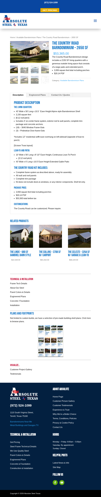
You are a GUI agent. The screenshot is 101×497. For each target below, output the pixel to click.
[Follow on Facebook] (55, 482)
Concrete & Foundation (20, 464)
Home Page (58, 397)
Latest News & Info (61, 463)
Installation (15, 305)
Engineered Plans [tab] (37, 95)
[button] (44, 45)
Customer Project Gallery (21, 369)
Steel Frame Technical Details (23, 446)
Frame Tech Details (18, 283)
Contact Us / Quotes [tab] (60, 95)
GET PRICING (50, 10)
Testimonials (15, 374)
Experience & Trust (61, 410)
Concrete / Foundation (20, 301)
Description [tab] (18, 95)
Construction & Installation (21, 468)
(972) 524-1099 (51, 2)
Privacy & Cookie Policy (63, 423)
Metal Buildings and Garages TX (24, 425)
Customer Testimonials (63, 405)
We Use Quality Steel (19, 451)
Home (12, 37)
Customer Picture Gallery (64, 401)
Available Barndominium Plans (29, 37)
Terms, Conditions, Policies (64, 418)
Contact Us (57, 427)
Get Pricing (15, 442)
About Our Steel (17, 288)
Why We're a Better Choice (64, 414)
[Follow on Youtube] (61, 482)
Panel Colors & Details (20, 292)
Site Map (56, 467)
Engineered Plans (18, 296)
